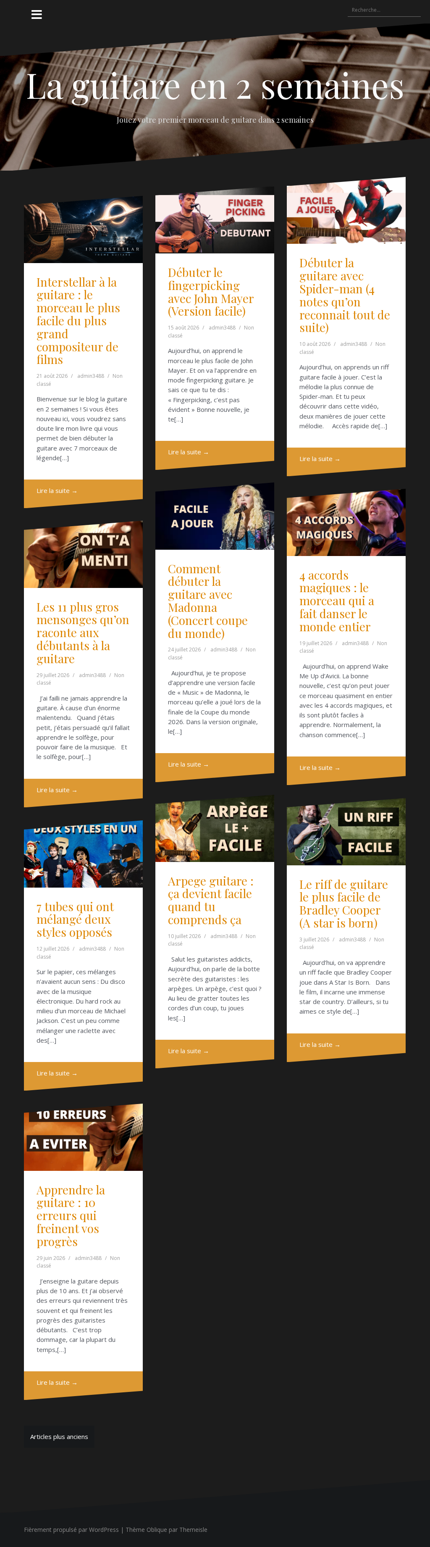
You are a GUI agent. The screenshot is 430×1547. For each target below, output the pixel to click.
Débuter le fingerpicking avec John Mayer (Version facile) (211, 291)
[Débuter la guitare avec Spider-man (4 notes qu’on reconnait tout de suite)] (346, 210)
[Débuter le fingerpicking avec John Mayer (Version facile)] (214, 220)
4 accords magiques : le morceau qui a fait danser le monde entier (336, 600)
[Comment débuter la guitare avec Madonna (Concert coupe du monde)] (214, 515)
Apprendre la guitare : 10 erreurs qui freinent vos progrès (71, 1215)
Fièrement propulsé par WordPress (71, 1530)
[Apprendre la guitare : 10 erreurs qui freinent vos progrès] (83, 1137)
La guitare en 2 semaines (215, 84)
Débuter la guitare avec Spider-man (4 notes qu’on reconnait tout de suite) (344, 295)
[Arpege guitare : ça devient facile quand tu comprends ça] (214, 828)
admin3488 (90, 376)
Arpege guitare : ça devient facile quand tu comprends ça (211, 900)
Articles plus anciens (59, 1436)
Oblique (157, 1530)
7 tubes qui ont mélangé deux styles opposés (75, 919)
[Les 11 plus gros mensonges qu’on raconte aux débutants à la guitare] (83, 554)
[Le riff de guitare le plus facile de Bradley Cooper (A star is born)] (346, 831)
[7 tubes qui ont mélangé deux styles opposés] (83, 853)
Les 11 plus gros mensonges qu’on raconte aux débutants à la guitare (83, 632)
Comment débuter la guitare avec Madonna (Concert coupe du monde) (208, 601)
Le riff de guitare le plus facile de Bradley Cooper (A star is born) (343, 903)
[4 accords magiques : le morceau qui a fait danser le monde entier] (346, 522)
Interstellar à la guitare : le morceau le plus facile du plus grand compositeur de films (78, 320)
